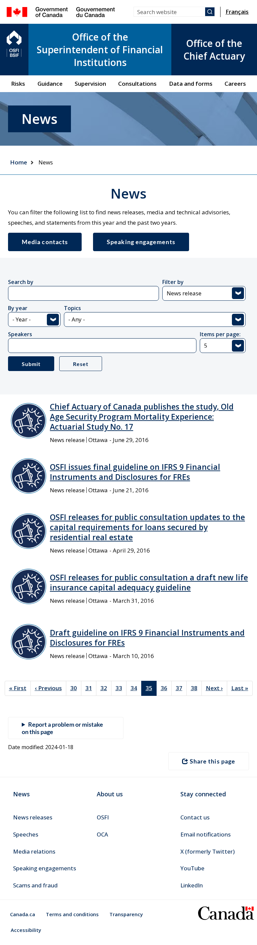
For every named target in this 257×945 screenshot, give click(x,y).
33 (120, 688)
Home (18, 162)
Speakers (20, 334)
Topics (72, 308)
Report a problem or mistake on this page (62, 728)
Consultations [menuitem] (137, 83)
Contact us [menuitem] (194, 817)
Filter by (173, 282)
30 (75, 688)
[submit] (210, 11)
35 (151, 690)
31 (90, 688)
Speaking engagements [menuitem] (44, 868)
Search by (20, 282)
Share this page (212, 761)
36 (166, 688)
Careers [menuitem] (235, 83)
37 (181, 688)
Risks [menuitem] (18, 83)
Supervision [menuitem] (90, 83)
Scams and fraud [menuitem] (35, 885)
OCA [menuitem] (102, 834)
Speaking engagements (141, 241)
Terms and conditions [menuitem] (72, 914)
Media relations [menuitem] (34, 851)
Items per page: (220, 334)
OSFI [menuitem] (103, 817)
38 (196, 688)
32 (105, 688)
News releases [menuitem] (32, 817)
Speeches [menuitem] (25, 834)
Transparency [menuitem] (126, 914)
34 (136, 688)
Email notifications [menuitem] (205, 834)
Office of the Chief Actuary (214, 49)
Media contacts (45, 241)
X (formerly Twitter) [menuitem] (207, 851)
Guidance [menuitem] (50, 83)
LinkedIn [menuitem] (191, 885)
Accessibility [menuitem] (26, 930)
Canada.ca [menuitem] (22, 914)
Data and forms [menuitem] (190, 83)
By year (17, 308)
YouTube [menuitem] (192, 868)
